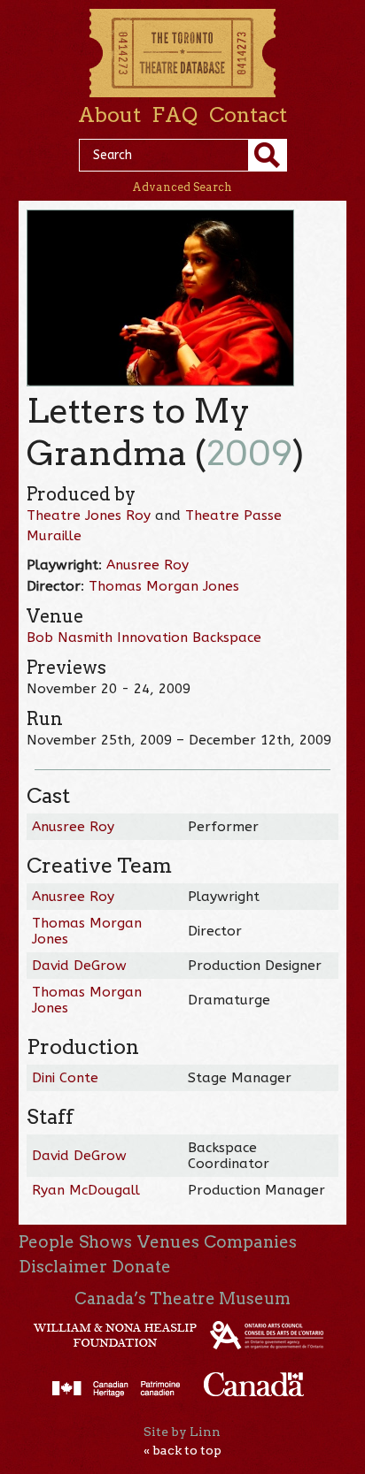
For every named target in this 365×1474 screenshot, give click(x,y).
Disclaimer (63, 1266)
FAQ (174, 115)
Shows (105, 1242)
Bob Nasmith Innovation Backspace (144, 637)
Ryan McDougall (86, 1190)
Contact (248, 115)
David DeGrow (79, 966)
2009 (249, 453)
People (46, 1242)
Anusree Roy (147, 565)
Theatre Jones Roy (89, 515)
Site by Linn (182, 1431)
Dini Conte (65, 1078)
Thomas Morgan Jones (164, 586)
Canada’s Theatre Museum (182, 1298)
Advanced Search (182, 187)
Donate (141, 1266)
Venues (168, 1242)
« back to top (182, 1450)
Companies (250, 1242)
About (109, 115)
